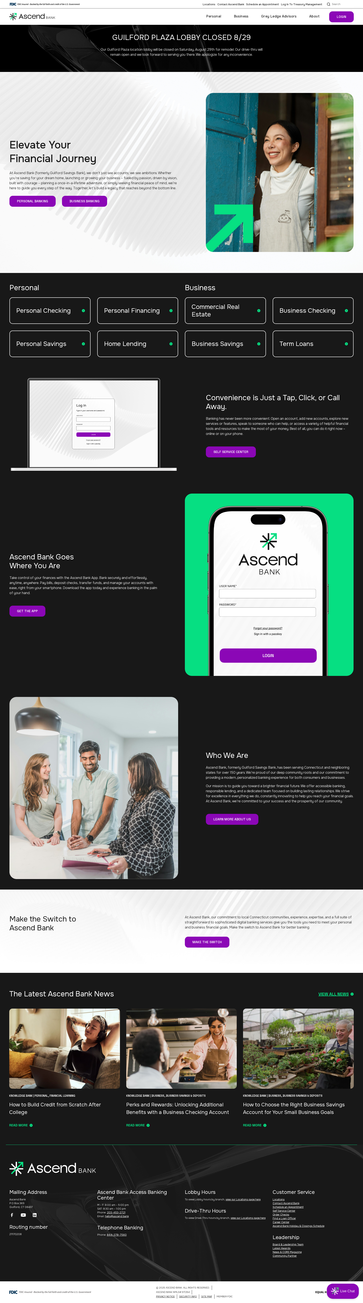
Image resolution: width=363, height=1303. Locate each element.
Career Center (281, 1222)
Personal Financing (132, 311)
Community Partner (285, 1256)
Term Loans (296, 344)
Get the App (27, 611)
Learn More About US (232, 819)
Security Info (188, 1296)
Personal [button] (213, 16)
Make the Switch (207, 942)
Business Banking (85, 201)
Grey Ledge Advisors (279, 16)
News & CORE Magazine (287, 1252)
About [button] (314, 16)
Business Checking (307, 311)
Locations (209, 4)
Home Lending (125, 344)
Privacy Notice (165, 1296)
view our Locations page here (243, 1199)
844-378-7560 (117, 1235)
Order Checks (281, 1214)
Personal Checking (43, 311)
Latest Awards (282, 1248)
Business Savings (217, 344)
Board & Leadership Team (288, 1244)
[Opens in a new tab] (11, 1215)
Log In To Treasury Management (301, 4)
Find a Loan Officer (284, 1218)
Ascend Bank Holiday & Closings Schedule (298, 1226)
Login (341, 17)
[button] (343, 1291)
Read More (18, 1125)
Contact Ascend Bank (230, 4)
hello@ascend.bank (117, 1216)
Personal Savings (41, 344)
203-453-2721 (116, 1212)
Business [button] (241, 16)
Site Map (206, 1296)
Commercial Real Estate (215, 310)
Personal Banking (32, 201)
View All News (333, 994)
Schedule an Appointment (262, 4)
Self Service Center (230, 452)
